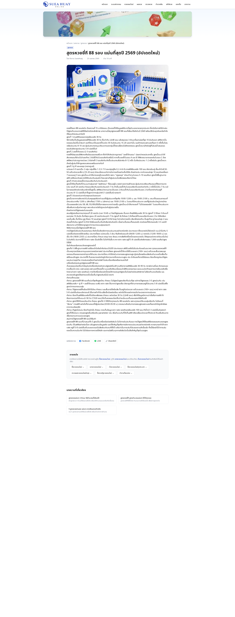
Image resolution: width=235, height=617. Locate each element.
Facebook (86, 341)
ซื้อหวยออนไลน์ (104, 359)
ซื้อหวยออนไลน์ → (78, 367)
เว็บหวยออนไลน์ (143, 359)
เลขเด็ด (178, 4)
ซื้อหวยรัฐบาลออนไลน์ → (105, 373)
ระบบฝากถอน (116, 4)
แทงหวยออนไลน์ (120, 359)
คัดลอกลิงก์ (112, 341)
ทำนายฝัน (159, 4)
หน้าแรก (105, 4)
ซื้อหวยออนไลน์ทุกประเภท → (137, 367)
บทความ (187, 4)
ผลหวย (139, 4)
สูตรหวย (84, 43)
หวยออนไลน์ (128, 4)
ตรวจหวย (148, 4)
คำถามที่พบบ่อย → (126, 373)
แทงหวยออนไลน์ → (96, 367)
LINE (99, 341)
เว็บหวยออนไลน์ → (115, 367)
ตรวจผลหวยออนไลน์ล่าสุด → (82, 373)
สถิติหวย (169, 4)
